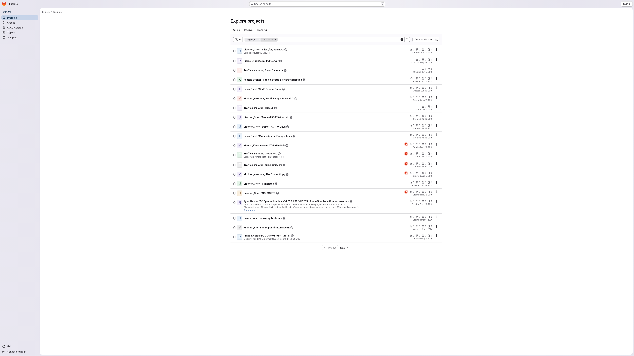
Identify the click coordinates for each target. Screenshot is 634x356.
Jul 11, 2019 (427, 109)
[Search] (407, 39)
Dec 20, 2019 (426, 204)
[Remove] (276, 40)
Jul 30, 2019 (427, 156)
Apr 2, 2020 (427, 229)
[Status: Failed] (406, 144)
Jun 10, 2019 (427, 90)
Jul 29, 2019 (427, 147)
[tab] (236, 30)
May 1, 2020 (427, 238)
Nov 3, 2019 (427, 194)
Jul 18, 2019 (427, 119)
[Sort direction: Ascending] (436, 39)
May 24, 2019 (426, 62)
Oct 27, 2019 (427, 185)
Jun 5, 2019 (427, 72)
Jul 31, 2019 (427, 166)
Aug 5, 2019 (427, 176)
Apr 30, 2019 (427, 52)
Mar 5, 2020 (427, 220)
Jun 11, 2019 (427, 100)
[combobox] (423, 39)
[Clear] (402, 40)
